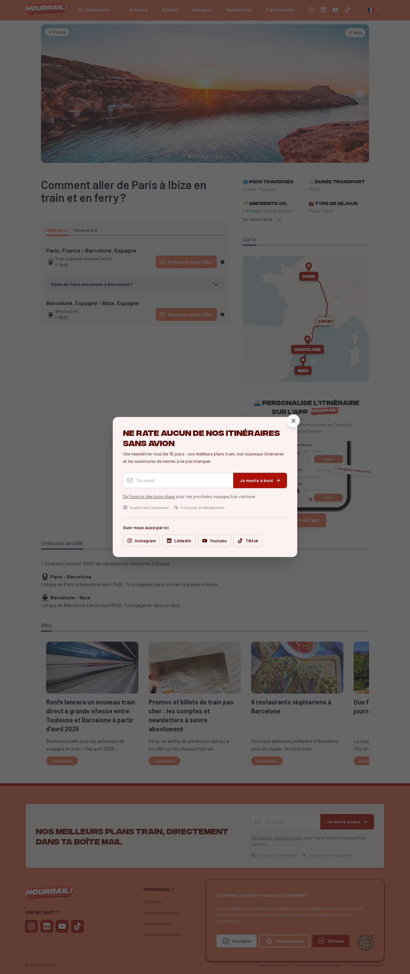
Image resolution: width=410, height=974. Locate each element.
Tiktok (251, 540)
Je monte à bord (256, 480)
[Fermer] (293, 420)
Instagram (145, 540)
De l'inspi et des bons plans (149, 496)
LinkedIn (182, 540)
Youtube (218, 540)
